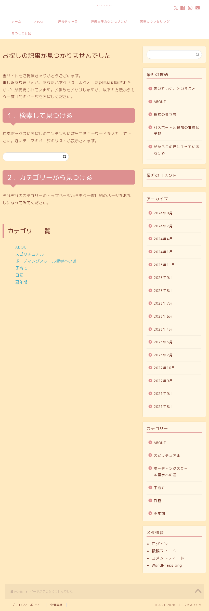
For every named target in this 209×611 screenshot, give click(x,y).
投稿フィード (164, 551)
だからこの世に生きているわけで (177, 150)
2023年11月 (164, 264)
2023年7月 (163, 303)
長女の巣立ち (165, 114)
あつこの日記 (21, 33)
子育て (21, 268)
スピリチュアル (29, 254)
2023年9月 (163, 277)
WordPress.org (167, 565)
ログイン (160, 544)
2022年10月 (164, 367)
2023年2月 (163, 355)
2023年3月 (163, 342)
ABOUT (39, 21)
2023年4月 (163, 329)
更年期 (21, 282)
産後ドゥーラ (68, 21)
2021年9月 (163, 393)
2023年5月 (163, 316)
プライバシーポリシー (27, 605)
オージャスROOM (104, 5)
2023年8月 (163, 290)
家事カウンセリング (155, 21)
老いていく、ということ (175, 88)
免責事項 (56, 605)
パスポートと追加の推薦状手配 (177, 130)
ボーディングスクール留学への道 (45, 261)
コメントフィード (168, 558)
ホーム (16, 21)
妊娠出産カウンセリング (109, 21)
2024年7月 (163, 226)
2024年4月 (163, 238)
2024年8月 (163, 213)
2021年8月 (163, 406)
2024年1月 (163, 251)
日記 (19, 275)
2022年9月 (163, 380)
